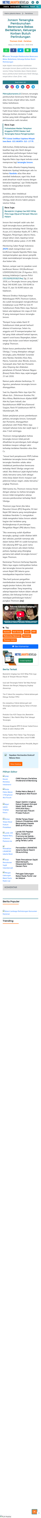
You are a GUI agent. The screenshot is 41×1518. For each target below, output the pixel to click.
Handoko (13, 173)
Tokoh (32, 7)
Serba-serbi (15, 7)
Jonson (30, 162)
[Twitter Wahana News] (17, 86)
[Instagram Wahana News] (12, 86)
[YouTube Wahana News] (28, 86)
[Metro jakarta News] (16, 2)
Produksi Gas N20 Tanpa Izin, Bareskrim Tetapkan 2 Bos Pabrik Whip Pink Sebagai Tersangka (19, 717)
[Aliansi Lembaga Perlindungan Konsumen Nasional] (20, 912)
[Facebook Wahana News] (7, 86)
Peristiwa (25, 7)
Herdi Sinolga (17, 632)
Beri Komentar (22, 646)
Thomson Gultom (10, 640)
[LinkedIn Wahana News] (22, 86)
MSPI (5, 249)
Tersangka (26, 636)
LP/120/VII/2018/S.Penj (13, 278)
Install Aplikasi (25, 660)
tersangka (21, 162)
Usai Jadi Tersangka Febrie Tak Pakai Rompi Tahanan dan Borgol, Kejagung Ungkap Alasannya (19, 685)
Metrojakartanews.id (12, 93)
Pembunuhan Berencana (12, 636)
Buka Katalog (15, 764)
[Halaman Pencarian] (37, 2)
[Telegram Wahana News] (33, 86)
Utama (6, 7)
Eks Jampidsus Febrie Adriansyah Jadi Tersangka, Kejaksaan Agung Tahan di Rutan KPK (20, 706)
